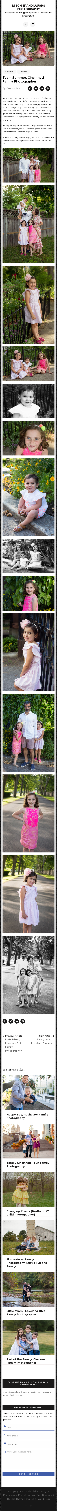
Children (9, 71)
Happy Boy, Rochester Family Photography (27, 1116)
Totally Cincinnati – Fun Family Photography (27, 1164)
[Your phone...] (5, 1434)
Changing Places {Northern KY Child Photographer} (27, 1213)
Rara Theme (16, 1499)
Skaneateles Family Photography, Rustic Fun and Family (26, 1263)
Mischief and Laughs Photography (28, 7)
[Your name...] (5, 1426)
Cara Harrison (13, 88)
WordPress (44, 1499)
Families (23, 71)
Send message (28, 1474)
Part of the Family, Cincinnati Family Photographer (26, 1361)
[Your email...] (5, 1443)
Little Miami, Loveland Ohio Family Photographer (25, 1312)
